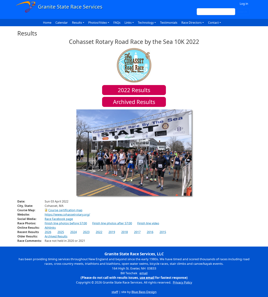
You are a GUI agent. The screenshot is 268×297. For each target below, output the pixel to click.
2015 (163, 232)
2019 (111, 232)
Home (47, 23)
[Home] (61, 7)
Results (134, 90)
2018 (124, 232)
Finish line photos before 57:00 (66, 223)
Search (242, 12)
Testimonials (168, 23)
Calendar (61, 23)
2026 (48, 232)
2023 (86, 232)
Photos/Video (97, 23)
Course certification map (65, 210)
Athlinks (50, 228)
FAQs (117, 23)
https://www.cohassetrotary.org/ (67, 215)
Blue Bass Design (144, 292)
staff (115, 292)
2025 (60, 232)
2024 (73, 232)
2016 (150, 232)
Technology (146, 23)
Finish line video (148, 223)
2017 (137, 232)
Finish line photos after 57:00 (112, 223)
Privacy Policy (182, 282)
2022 (99, 232)
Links (128, 23)
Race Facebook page (59, 219)
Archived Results (134, 102)
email (143, 273)
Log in (244, 4)
